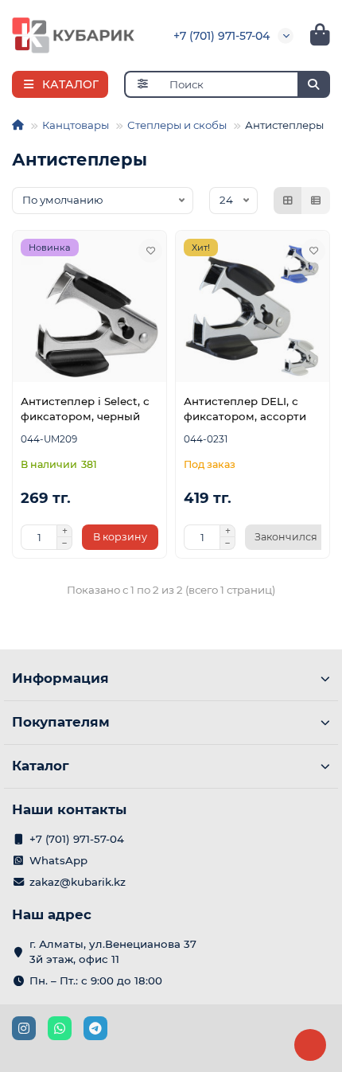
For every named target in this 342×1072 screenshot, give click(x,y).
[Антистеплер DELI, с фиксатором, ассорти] (252, 311)
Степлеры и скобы (177, 125)
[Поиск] (313, 84)
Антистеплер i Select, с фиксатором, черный (85, 409)
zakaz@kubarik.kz (77, 881)
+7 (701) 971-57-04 (221, 36)
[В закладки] (150, 251)
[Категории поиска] (142, 84)
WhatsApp (58, 860)
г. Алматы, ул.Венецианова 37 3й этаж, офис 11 (112, 951)
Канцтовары (75, 125)
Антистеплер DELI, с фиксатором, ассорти (245, 409)
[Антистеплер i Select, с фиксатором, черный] (89, 311)
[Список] (315, 200)
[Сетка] (288, 200)
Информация (60, 678)
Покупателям (61, 722)
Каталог (40, 766)
